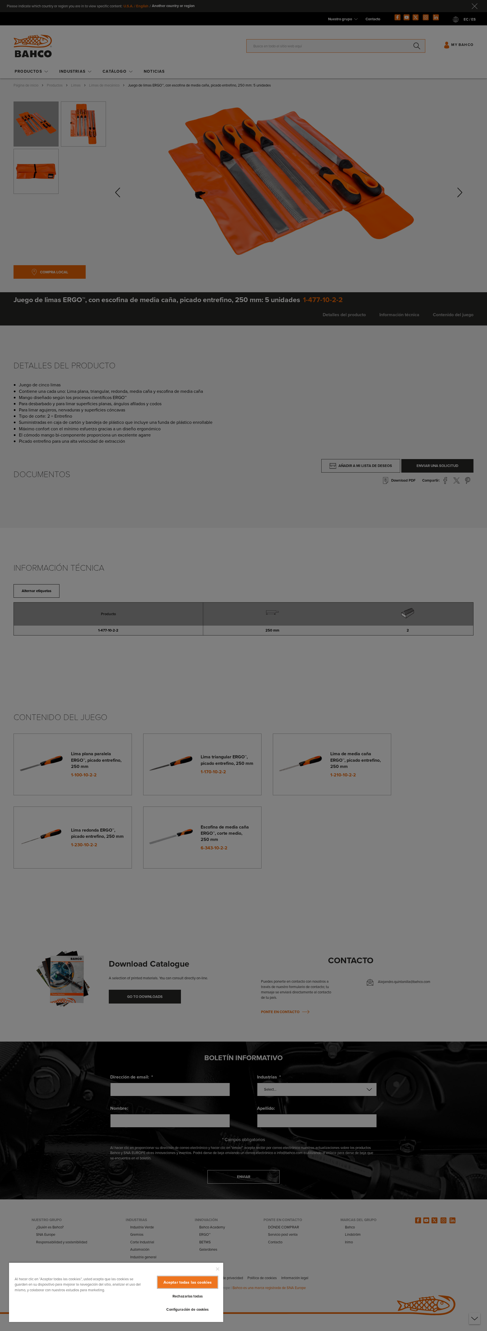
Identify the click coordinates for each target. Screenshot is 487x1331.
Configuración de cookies (187, 1309)
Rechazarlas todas (187, 1296)
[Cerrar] (217, 1269)
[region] (116, 1292)
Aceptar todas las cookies (187, 1282)
